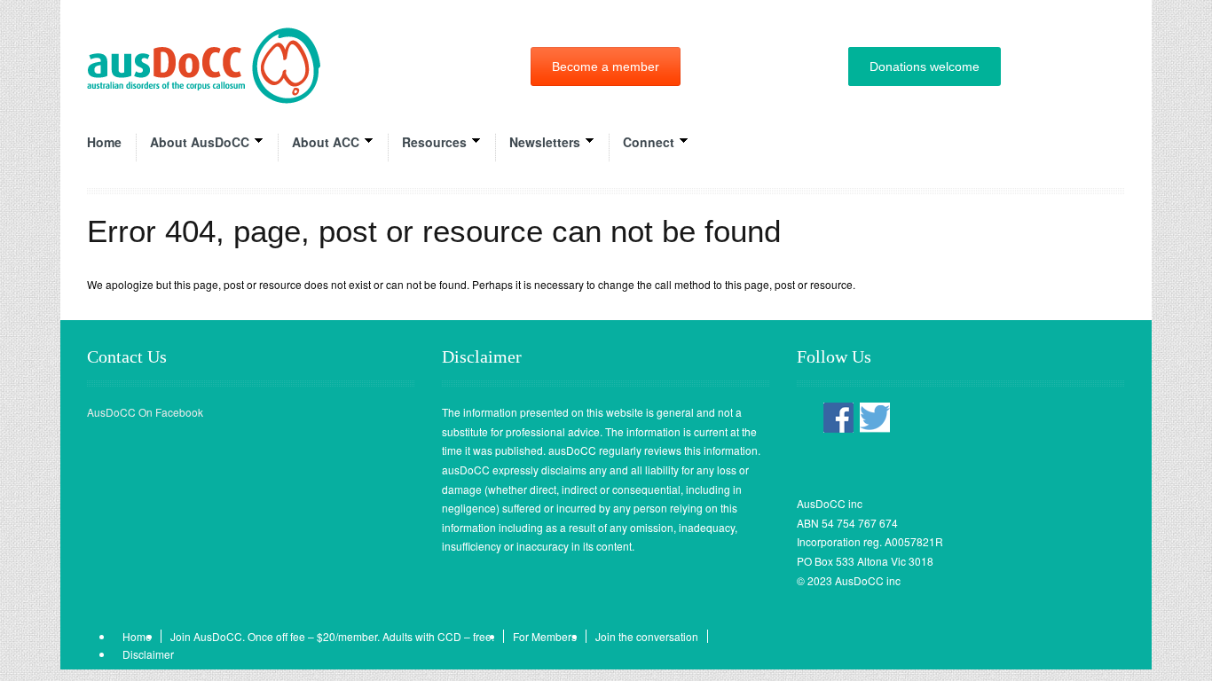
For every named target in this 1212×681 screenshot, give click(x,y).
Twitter (875, 418)
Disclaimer (148, 653)
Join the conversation (646, 636)
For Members (545, 636)
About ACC (325, 142)
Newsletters (544, 142)
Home (104, 142)
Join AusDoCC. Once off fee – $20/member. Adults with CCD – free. (332, 636)
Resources (434, 142)
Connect (648, 142)
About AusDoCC (199, 142)
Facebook (838, 418)
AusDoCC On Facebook (145, 411)
